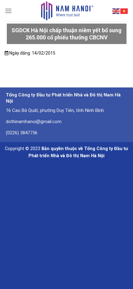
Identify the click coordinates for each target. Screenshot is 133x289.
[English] (116, 10)
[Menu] (8, 10)
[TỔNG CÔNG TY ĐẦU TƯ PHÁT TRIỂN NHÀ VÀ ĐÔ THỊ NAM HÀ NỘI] (67, 11)
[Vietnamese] (124, 10)
